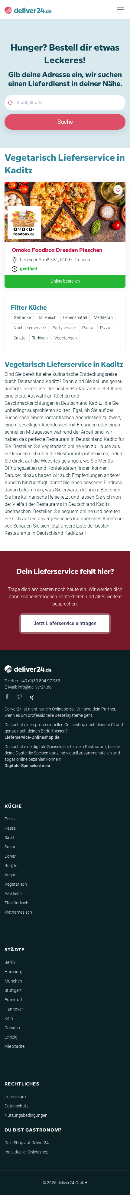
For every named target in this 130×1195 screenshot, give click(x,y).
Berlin (10, 962)
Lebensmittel (75, 317)
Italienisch (47, 317)
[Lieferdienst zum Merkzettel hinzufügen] (117, 189)
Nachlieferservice (30, 327)
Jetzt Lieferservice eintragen (65, 623)
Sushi (10, 846)
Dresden (12, 1027)
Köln (9, 1018)
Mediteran (103, 317)
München (13, 981)
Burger (11, 865)
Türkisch (40, 338)
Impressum (15, 1096)
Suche (65, 121)
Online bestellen (65, 281)
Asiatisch (13, 893)
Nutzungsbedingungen (26, 1115)
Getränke (22, 317)
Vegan (11, 874)
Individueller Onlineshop (27, 1152)
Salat (9, 837)
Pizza (105, 327)
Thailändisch (16, 902)
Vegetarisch (65, 338)
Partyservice (64, 327)
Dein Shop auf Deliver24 (27, 1142)
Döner (10, 856)
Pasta (87, 327)
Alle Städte (14, 1046)
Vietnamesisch (18, 912)
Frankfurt (13, 999)
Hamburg (13, 971)
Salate (19, 338)
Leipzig (11, 1037)
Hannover (14, 1009)
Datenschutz (16, 1106)
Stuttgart (13, 990)
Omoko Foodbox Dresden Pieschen (57, 249)
